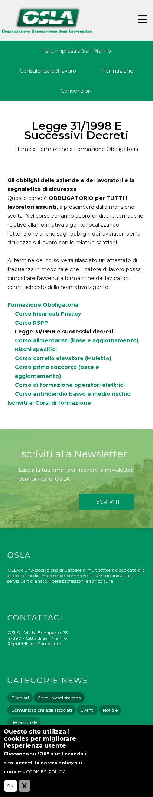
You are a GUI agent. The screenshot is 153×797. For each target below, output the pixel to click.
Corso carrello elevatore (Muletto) (63, 358)
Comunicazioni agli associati (41, 710)
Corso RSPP (31, 322)
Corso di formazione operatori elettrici (70, 385)
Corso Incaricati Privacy (48, 313)
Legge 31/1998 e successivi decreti (64, 331)
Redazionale (24, 722)
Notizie (110, 710)
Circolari (20, 698)
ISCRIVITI (107, 501)
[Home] (47, 20)
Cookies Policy (45, 771)
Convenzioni (76, 91)
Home (23, 149)
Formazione (117, 70)
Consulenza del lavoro (48, 70)
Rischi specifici (36, 349)
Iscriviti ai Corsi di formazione (49, 402)
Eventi (87, 710)
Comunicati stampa (59, 698)
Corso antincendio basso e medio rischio (73, 394)
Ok (10, 785)
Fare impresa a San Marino (76, 50)
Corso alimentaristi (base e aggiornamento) (77, 340)
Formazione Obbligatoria (106, 149)
